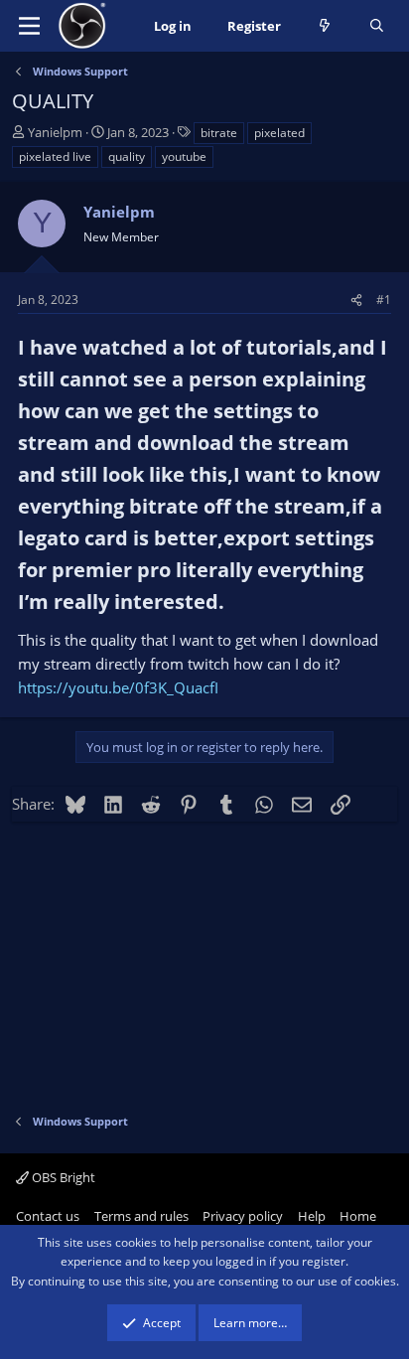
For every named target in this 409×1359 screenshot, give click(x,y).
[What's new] (325, 26)
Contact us (47, 1216)
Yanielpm (55, 132)
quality (126, 156)
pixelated (279, 132)
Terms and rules (141, 1216)
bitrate (219, 132)
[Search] (376, 26)
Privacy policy (243, 1216)
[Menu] (29, 26)
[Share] (356, 299)
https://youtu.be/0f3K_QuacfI (118, 687)
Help (312, 1216)
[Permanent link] (233, 603)
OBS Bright (62, 1177)
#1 (383, 299)
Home (358, 1216)
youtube (184, 156)
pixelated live (55, 156)
